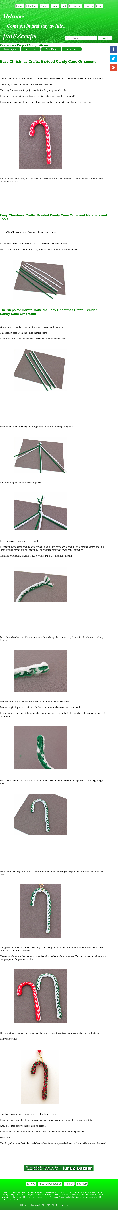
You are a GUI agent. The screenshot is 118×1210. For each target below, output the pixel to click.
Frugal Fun (75, 6)
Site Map (82, 1183)
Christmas (31, 6)
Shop (99, 6)
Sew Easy (51, 49)
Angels (44, 6)
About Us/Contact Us (50, 1183)
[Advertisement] (56, 197)
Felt (64, 6)
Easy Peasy (72, 49)
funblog (31, 1183)
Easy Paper (10, 49)
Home (19, 6)
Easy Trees (30, 49)
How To (89, 6)
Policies (69, 1183)
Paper (55, 6)
